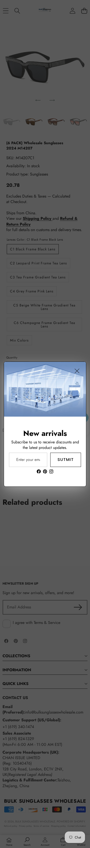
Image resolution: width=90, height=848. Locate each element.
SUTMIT (66, 459)
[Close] (77, 371)
